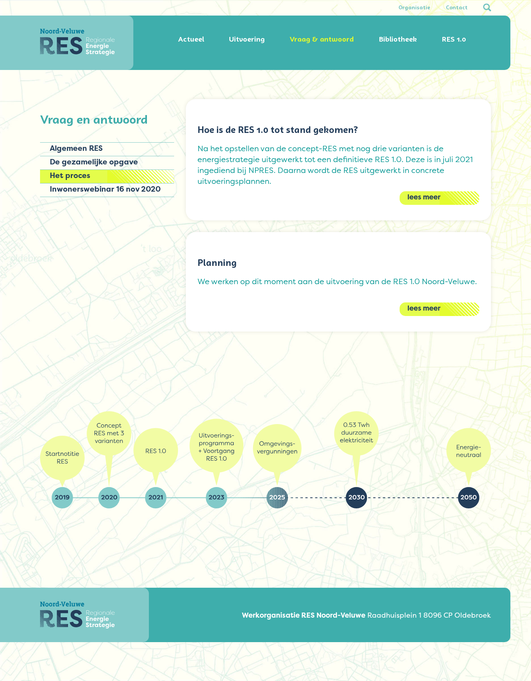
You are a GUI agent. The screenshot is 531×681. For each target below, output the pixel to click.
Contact (457, 8)
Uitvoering (247, 39)
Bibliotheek (398, 39)
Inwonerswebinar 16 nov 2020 (105, 189)
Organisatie (414, 8)
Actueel (191, 39)
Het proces (70, 175)
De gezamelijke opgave (94, 162)
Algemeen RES (76, 148)
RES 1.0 (454, 39)
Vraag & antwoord (322, 39)
